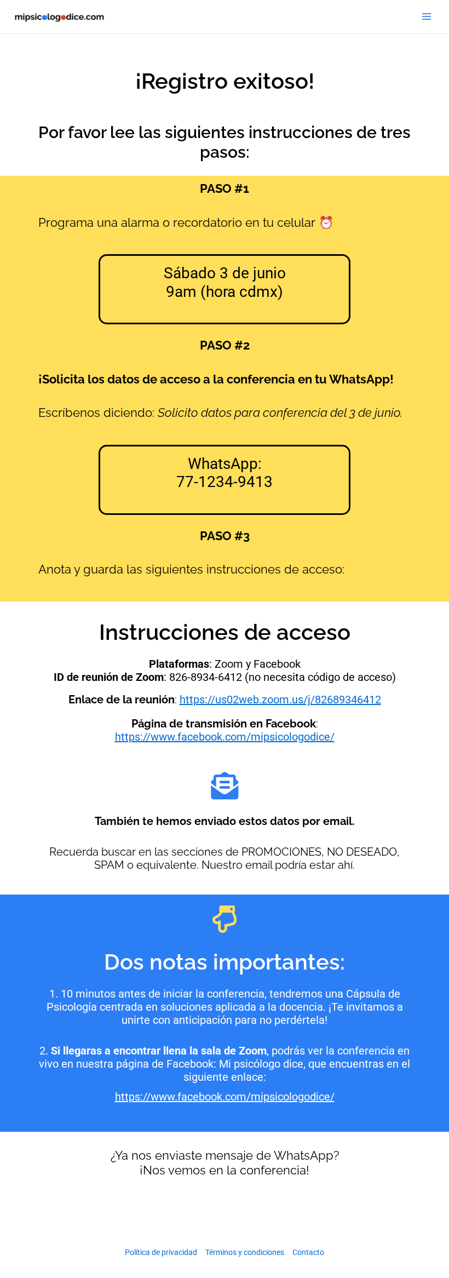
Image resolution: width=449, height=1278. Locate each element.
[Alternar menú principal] (426, 16)
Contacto (308, 1252)
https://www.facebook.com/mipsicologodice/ (225, 736)
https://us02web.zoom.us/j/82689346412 (280, 699)
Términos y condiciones (244, 1252)
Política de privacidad (161, 1252)
